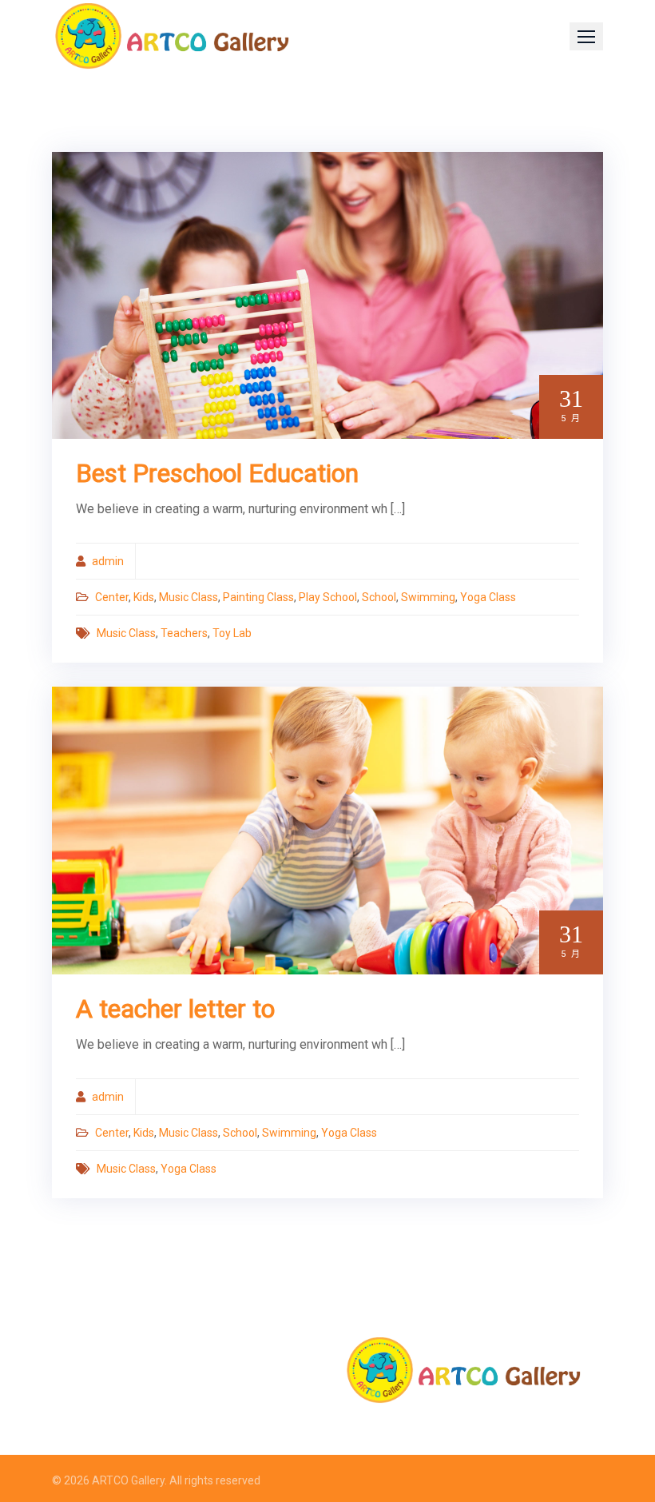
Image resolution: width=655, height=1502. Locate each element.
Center (112, 597)
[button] (586, 36)
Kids (143, 597)
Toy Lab (232, 633)
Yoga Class (488, 597)
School (379, 597)
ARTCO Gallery (128, 1480)
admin (108, 561)
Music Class (188, 597)
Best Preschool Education (217, 473)
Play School (328, 597)
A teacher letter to (175, 1009)
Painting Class (258, 597)
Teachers (184, 633)
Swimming (428, 597)
